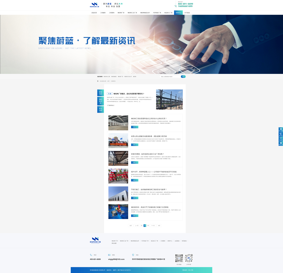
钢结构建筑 (114, 76)
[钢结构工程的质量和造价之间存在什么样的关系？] (118, 122)
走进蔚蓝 (177, 241)
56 (141, 225)
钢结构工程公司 (128, 76)
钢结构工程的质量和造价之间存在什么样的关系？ (149, 118)
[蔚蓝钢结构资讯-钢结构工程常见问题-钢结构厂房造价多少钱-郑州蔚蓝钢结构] (94, 7)
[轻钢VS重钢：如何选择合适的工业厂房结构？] (118, 158)
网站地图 (114, 243)
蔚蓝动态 (100, 93)
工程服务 (103, 13)
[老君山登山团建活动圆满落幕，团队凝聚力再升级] (118, 140)
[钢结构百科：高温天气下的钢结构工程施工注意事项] (118, 211)
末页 (159, 225)
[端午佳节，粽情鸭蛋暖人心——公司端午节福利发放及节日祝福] (118, 176)
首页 (108, 81)
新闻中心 (178, 13)
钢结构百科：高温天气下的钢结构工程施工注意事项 (149, 207)
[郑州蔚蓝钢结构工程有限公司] (95, 243)
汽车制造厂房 (157, 13)
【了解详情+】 (111, 105)
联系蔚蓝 (184, 241)
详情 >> (134, 127)
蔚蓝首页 (94, 13)
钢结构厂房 (121, 13)
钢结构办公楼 (107, 76)
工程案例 (111, 13)
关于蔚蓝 (187, 13)
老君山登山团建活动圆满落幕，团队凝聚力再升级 (149, 136)
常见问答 (100, 109)
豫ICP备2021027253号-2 (124, 270)
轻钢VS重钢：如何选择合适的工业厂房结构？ (147, 154)
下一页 (153, 225)
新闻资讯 (113, 81)
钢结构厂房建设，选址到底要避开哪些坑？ (129, 93)
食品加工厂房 (168, 13)
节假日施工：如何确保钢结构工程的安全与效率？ (149, 189)
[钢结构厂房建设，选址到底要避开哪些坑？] (169, 99)
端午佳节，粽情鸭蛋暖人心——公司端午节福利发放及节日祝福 (154, 171)
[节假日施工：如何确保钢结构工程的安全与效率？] (118, 193)
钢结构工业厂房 (132, 13)
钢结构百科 (100, 101)
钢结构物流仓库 (145, 13)
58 (148, 225)
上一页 (136, 225)
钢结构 (134, 76)
